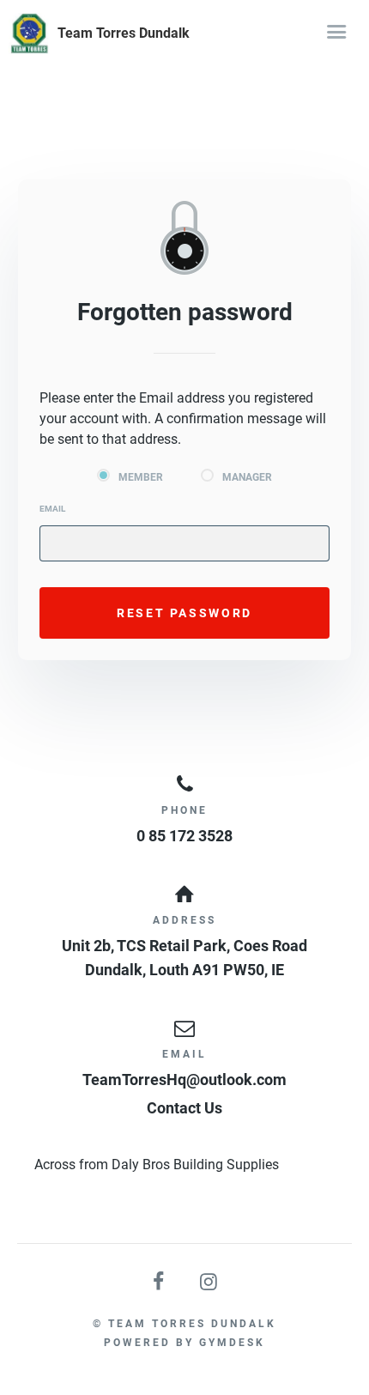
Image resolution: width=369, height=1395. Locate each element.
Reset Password (184, 613)
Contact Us (184, 1108)
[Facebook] (160, 1282)
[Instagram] (209, 1282)
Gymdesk (232, 1343)
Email (52, 508)
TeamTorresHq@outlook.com (184, 1080)
